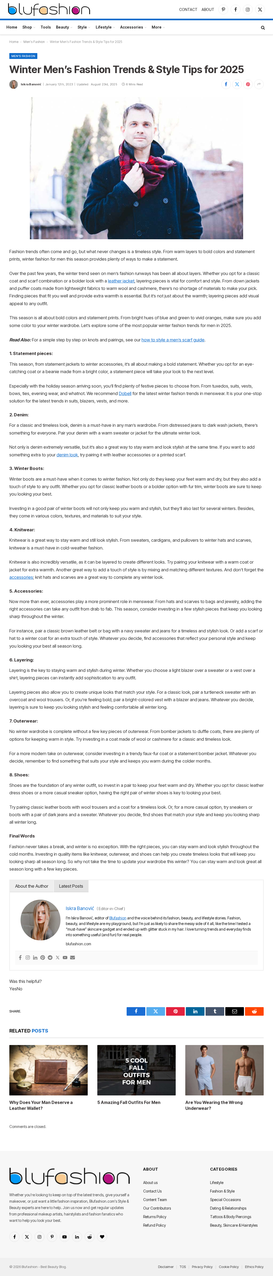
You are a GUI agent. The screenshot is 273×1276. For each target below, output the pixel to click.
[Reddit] (50, 958)
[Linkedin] (35, 958)
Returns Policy (154, 1216)
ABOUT (208, 9)
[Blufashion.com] (49, 9)
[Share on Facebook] (226, 84)
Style (82, 27)
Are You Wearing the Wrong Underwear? (214, 1105)
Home (11, 27)
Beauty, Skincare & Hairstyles (234, 1225)
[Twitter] (57, 958)
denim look (67, 454)
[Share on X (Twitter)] (237, 84)
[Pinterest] (42, 958)
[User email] (72, 958)
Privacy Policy (202, 1267)
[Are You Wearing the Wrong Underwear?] (224, 1070)
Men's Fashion (34, 42)
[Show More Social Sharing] (259, 84)
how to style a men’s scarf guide (173, 339)
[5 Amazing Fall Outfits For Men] (136, 1070)
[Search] (262, 27)
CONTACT (188, 9)
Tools (46, 27)
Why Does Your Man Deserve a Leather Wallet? (41, 1105)
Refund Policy (154, 1225)
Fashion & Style (222, 1191)
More (157, 27)
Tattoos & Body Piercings (230, 1216)
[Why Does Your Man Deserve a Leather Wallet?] (48, 1070)
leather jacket (121, 281)
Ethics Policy (254, 1267)
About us (150, 1182)
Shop (27, 27)
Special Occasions (225, 1199)
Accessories (131, 27)
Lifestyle (104, 27)
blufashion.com (78, 944)
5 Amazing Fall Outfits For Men (128, 1102)
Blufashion (117, 918)
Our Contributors (157, 1208)
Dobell (125, 393)
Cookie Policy (229, 1267)
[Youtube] (65, 958)
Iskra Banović (31, 84)
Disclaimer (166, 1267)
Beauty (62, 27)
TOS (183, 1267)
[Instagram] (27, 958)
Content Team (155, 1199)
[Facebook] (20, 958)
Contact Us (152, 1191)
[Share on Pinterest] (248, 84)
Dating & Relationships (228, 1208)
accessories (21, 577)
